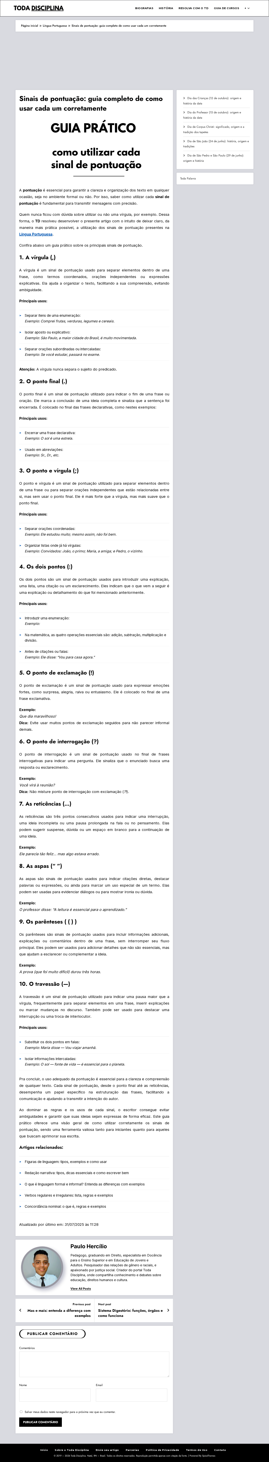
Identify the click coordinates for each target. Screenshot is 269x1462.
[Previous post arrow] (20, 1310)
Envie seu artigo (107, 1449)
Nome (23, 1385)
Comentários (27, 1348)
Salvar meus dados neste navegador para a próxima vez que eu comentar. (70, 1412)
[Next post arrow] (168, 1310)
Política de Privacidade (162, 1449)
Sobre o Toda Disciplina (72, 1449)
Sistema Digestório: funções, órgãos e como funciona (130, 1313)
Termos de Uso (197, 1449)
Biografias (144, 8)
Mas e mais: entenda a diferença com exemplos (59, 1313)
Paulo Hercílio (88, 1246)
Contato (220, 1449)
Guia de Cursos (226, 8)
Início (44, 1449)
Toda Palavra (188, 178)
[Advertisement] (134, 59)
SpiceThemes (208, 1455)
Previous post (82, 1304)
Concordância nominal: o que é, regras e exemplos (65, 1206)
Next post (104, 1304)
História (166, 8)
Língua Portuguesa (36, 234)
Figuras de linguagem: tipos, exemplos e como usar (66, 1162)
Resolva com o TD (193, 8)
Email (99, 1385)
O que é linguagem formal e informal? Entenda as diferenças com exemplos (85, 1184)
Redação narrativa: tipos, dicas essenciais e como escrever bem (77, 1173)
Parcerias (132, 1449)
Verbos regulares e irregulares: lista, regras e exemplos (69, 1195)
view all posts (80, 1288)
